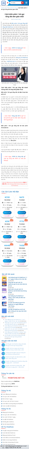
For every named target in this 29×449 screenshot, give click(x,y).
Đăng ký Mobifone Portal (9, 435)
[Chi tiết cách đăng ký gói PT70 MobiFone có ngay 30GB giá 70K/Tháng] (4, 304)
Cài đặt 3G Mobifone (8, 419)
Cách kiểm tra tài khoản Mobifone (11, 437)
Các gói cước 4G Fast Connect (10, 401)
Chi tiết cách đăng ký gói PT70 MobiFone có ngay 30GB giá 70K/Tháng (16, 304)
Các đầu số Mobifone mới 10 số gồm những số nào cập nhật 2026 (17, 310)
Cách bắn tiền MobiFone (9, 433)
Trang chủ (3, 8)
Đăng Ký (6, 212)
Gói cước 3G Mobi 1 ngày (9, 417)
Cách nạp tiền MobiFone (9, 444)
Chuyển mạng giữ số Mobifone (10, 430)
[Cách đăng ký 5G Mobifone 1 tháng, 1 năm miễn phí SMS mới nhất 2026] (4, 297)
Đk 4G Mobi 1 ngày (7, 399)
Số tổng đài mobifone (8, 421)
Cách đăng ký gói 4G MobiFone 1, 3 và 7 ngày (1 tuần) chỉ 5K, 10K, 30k (17, 278)
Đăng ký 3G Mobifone (8, 412)
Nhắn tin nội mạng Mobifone (10, 440)
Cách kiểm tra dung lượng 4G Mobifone (13, 403)
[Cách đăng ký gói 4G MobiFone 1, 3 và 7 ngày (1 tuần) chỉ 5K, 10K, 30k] (4, 279)
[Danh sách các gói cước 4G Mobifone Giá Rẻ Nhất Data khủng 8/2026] (4, 290)
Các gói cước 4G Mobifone (9, 396)
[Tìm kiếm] (22, 2)
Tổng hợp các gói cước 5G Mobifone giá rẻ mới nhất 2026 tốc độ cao (17, 284)
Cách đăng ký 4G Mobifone (9, 394)
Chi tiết (6, 215)
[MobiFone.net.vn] (5, 3)
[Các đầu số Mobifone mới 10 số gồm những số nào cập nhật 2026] (4, 310)
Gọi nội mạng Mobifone (8, 424)
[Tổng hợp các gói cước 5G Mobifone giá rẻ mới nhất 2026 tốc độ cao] (4, 284)
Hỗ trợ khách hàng (12, 8)
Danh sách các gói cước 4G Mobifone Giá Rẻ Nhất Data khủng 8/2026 (17, 290)
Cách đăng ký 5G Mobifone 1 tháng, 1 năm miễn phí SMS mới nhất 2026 (16, 297)
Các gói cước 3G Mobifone (9, 414)
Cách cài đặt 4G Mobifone (9, 406)
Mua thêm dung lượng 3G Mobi (10, 442)
